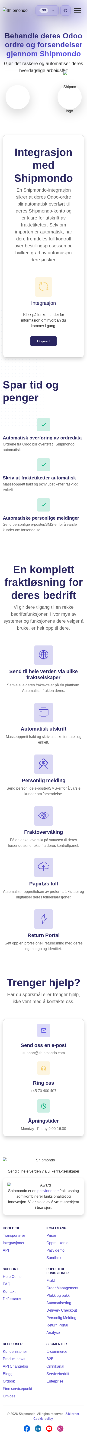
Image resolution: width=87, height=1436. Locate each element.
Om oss (9, 1396)
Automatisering (58, 1303)
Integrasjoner (13, 1243)
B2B (50, 1359)
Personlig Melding (61, 1318)
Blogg (8, 1374)
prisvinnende (48, 1191)
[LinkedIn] (38, 1428)
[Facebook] (27, 1428)
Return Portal (57, 1325)
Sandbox (53, 1258)
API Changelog (15, 1366)
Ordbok (9, 1381)
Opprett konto (57, 1243)
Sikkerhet (72, 1414)
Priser (51, 1235)
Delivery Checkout (61, 1310)
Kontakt (9, 1291)
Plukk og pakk (58, 1295)
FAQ (6, 1284)
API (6, 1250)
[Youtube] (49, 1428)
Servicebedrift (57, 1374)
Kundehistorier (15, 1351)
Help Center (13, 1277)
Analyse (53, 1333)
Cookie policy (43, 1418)
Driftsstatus (12, 1299)
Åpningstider (43, 1121)
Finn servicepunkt (17, 1389)
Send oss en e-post (43, 1045)
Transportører (14, 1235)
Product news (14, 1359)
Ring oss (43, 1083)
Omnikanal (55, 1366)
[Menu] (77, 10)
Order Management (62, 1288)
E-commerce (56, 1351)
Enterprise (54, 1381)
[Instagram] (60, 1428)
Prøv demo (55, 1250)
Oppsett (43, 341)
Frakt (50, 1281)
